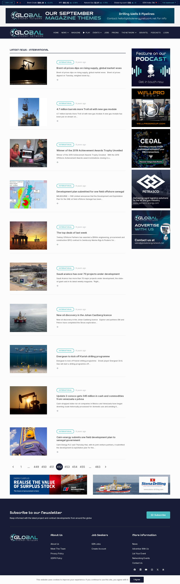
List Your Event (139, 553)
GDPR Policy (56, 558)
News (135, 544)
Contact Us (137, 563)
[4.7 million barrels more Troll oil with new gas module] (68, 112)
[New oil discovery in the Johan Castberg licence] (68, 318)
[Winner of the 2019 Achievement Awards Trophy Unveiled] (68, 153)
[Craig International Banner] (48, 485)
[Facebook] (134, 569)
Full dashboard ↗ (169, 3)
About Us (55, 544)
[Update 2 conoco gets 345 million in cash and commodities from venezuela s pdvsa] (68, 400)
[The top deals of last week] (68, 235)
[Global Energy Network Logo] (26, 32)
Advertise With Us (140, 549)
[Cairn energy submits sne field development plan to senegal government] (68, 441)
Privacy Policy (57, 553)
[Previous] (13, 466)
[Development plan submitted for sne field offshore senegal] (68, 194)
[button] (68, 33)
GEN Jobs (96, 544)
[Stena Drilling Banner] (131, 485)
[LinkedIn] (140, 569)
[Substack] (163, 569)
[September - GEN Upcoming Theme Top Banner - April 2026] (90, 22)
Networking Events (141, 558)
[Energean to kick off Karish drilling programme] (68, 359)
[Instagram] (151, 569)
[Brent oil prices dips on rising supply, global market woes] (68, 70)
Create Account (99, 549)
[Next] (105, 466)
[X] (157, 569)
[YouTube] (146, 569)
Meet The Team (58, 549)
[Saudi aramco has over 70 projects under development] (68, 276)
